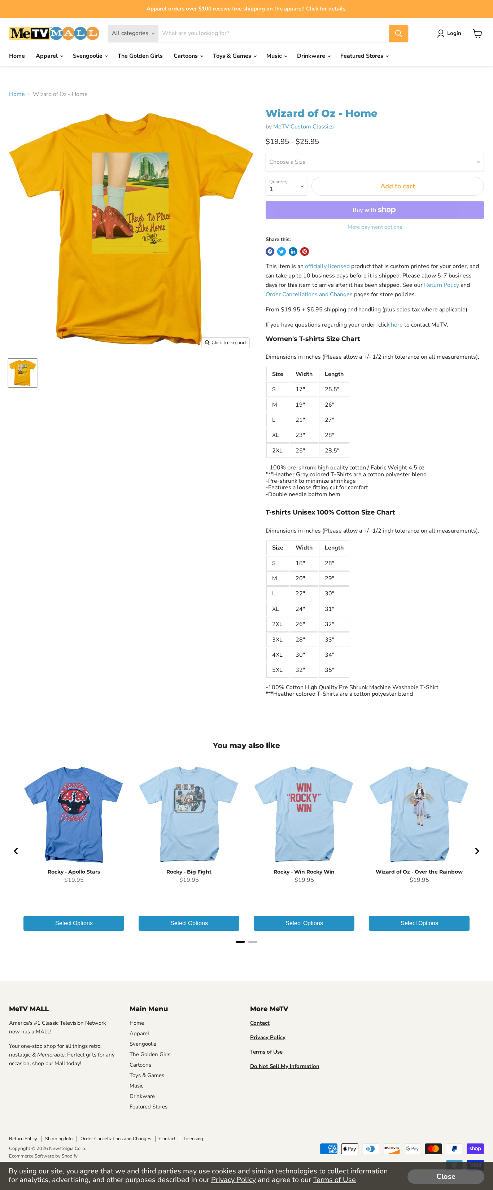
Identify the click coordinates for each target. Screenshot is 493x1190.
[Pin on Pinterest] (304, 251)
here (397, 325)
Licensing (193, 1139)
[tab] (240, 942)
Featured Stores (362, 56)
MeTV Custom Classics (303, 127)
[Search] (398, 33)
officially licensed (327, 266)
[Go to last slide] (16, 851)
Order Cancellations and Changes (309, 294)
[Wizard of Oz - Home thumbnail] (22, 373)
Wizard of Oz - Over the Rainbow (419, 872)
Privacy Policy (233, 1180)
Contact (167, 1139)
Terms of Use (334, 1180)
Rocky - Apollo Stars (74, 872)
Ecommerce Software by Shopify (43, 1156)
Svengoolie (88, 56)
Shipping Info (59, 1139)
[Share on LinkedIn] (293, 251)
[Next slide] (477, 851)
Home (17, 56)
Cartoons (186, 56)
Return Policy (441, 285)
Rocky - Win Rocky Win (304, 872)
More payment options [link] (375, 227)
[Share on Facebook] (270, 251)
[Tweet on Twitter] (281, 251)
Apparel (47, 56)
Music (274, 56)
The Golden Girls (140, 56)
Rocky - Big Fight (188, 872)
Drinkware (312, 56)
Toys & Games (233, 56)
